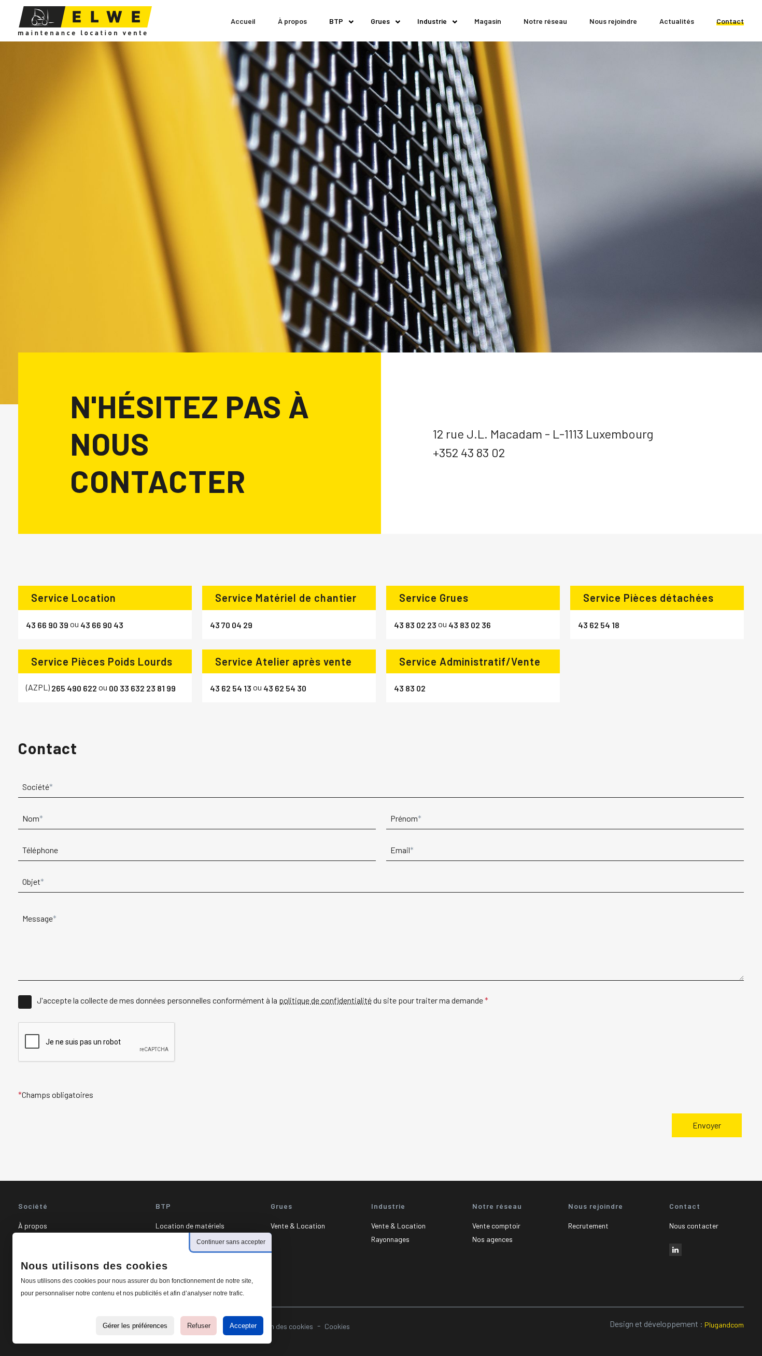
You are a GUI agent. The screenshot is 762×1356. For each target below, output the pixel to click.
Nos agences (492, 1239)
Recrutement (588, 1225)
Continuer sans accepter (230, 1242)
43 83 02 (410, 688)
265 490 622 (74, 688)
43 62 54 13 (230, 688)
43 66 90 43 (101, 625)
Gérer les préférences (135, 1326)
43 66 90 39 (47, 625)
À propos (32, 1225)
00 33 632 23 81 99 (142, 688)
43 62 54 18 (598, 625)
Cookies (337, 1326)
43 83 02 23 (415, 625)
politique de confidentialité (325, 1000)
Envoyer (707, 1125)
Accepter (243, 1326)
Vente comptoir (496, 1225)
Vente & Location (298, 1225)
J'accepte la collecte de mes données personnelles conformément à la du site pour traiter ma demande (261, 1000)
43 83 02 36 (469, 625)
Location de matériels (190, 1225)
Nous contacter (693, 1225)
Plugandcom (724, 1324)
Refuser (198, 1326)
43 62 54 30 (284, 688)
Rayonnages (390, 1239)
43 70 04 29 (231, 625)
